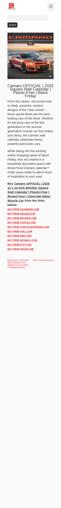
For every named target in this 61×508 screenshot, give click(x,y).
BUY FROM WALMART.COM (21, 218)
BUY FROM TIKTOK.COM (20, 249)
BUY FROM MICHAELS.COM (22, 240)
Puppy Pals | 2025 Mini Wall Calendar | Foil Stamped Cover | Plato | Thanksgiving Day (18, 264)
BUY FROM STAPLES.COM (21, 222)
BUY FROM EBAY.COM (19, 236)
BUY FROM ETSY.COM (19, 244)
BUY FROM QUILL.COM (19, 231)
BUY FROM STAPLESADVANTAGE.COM (28, 227)
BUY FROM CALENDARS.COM (23, 209)
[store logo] (18, 7)
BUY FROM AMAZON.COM (21, 214)
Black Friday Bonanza (43, 260)
